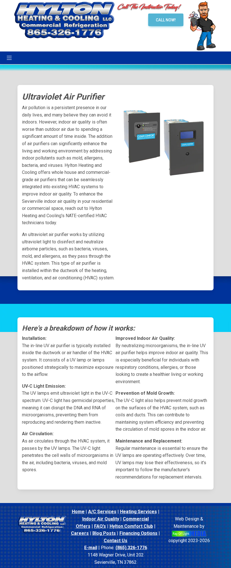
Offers (83, 526)
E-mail (90, 547)
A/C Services (102, 511)
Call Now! (166, 20)
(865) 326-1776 (131, 547)
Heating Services (138, 511)
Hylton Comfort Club (131, 526)
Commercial (136, 519)
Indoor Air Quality (100, 519)
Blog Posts (104, 533)
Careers (80, 533)
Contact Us (115, 540)
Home (78, 511)
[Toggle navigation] (9, 58)
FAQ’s (100, 526)
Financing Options (138, 533)
